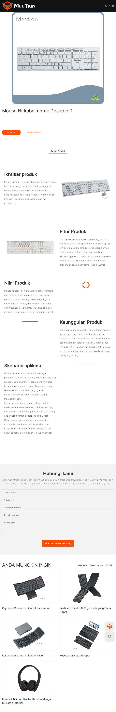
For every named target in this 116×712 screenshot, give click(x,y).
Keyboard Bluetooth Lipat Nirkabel (22, 655)
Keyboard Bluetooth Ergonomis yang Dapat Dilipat (86, 610)
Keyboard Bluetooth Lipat (75, 655)
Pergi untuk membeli (34, 132)
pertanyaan (11, 132)
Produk (109, 565)
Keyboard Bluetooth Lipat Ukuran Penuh (26, 608)
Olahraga (82, 565)
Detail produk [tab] (58, 151)
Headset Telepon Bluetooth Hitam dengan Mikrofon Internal (27, 701)
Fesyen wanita (96, 565)
